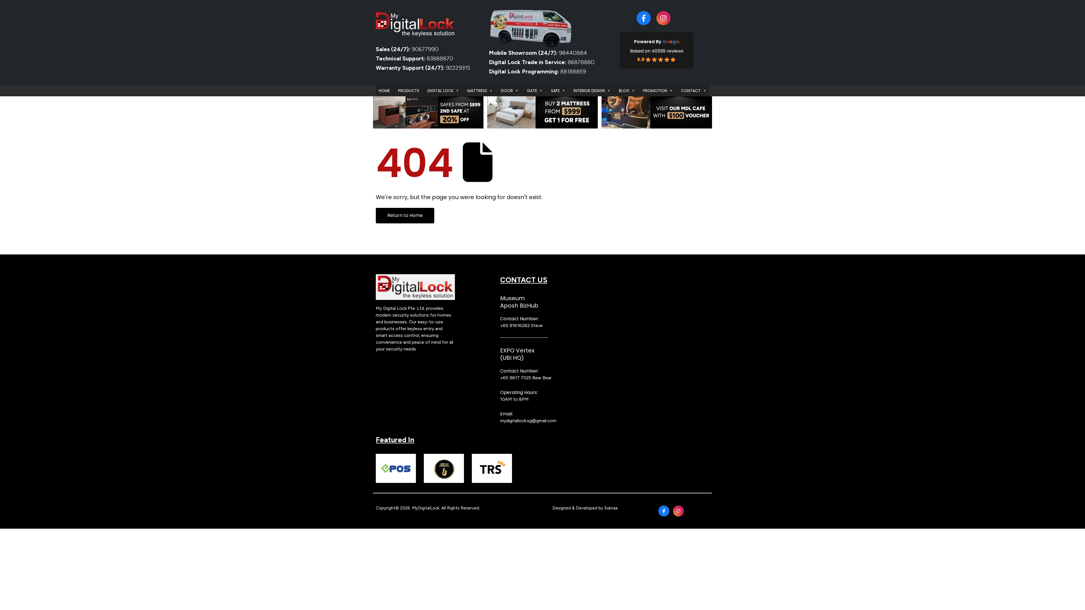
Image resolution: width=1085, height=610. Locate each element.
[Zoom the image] (415, 277)
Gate (532, 90)
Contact (691, 90)
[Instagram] (663, 18)
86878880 (581, 62)
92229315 (458, 67)
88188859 (573, 71)
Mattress (477, 90)
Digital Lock (440, 90)
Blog (624, 90)
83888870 (440, 58)
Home (384, 90)
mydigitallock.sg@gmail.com (528, 420)
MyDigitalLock (425, 508)
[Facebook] (644, 18)
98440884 (572, 52)
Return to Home (405, 215)
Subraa (611, 508)
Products (408, 90)
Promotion (655, 90)
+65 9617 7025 (515, 377)
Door (507, 90)
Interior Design (589, 90)
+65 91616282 (515, 325)
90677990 (425, 49)
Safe (555, 90)
